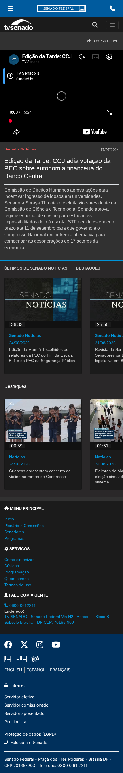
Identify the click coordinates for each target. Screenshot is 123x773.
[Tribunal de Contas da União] (34, 658)
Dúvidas (11, 566)
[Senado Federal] (61, 8)
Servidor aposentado (24, 713)
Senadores (14, 532)
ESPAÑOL (36, 669)
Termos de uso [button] (17, 585)
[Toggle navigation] (112, 25)
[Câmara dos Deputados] (8, 658)
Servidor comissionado (26, 705)
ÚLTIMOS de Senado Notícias (35, 268)
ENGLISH (13, 669)
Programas (14, 538)
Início (9, 519)
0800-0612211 (22, 605)
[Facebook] (10, 645)
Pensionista (15, 721)
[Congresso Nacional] (21, 658)
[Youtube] (54, 645)
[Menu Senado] (10, 8)
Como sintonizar (19, 559)
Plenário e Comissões (24, 525)
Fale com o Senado (28, 742)
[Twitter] (24, 645)
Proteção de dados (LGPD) (30, 734)
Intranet (17, 685)
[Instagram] (39, 645)
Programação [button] (16, 572)
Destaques (88, 268)
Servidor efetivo (19, 696)
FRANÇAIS (60, 669)
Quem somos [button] (16, 578)
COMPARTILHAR (105, 41)
